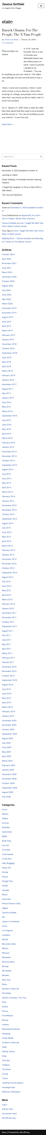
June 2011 (6, 640)
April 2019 (6, 326)
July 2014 (6, 474)
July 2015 (6, 420)
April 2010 (6, 702)
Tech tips (6, 1060)
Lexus (4, 926)
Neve (4, 1132)
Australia (6, 827)
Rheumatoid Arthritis (11, 1029)
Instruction (6, 899)
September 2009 (9, 734)
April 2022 (6, 259)
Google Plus (7, 881)
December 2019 (9, 308)
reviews (5, 1024)
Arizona (5, 823)
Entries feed (7, 1109)
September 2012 (9, 572)
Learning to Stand (9, 175)
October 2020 (8, 281)
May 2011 (6, 644)
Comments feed (9, 1113)
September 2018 (9, 353)
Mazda (5, 939)
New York (6, 979)
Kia (3, 917)
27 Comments (7, 43)
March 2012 (7, 599)
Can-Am (5, 845)
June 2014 (6, 478)
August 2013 (7, 523)
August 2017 (7, 389)
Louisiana (6, 935)
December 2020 (9, 277)
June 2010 (6, 693)
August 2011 (7, 631)
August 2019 (7, 317)
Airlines (5, 814)
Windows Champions (11, 1091)
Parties (5, 1006)
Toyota (5, 1074)
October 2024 (8, 254)
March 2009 (7, 761)
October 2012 (8, 568)
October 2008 (8, 783)
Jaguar (5, 908)
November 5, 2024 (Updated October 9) (19, 170)
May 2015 (6, 429)
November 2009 (9, 725)
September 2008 (9, 787)
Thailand (5, 1065)
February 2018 (8, 375)
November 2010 (9, 671)
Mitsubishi (6, 957)
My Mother (7, 970)
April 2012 (6, 595)
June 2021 (6, 268)
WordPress (25, 1132)
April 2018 (6, 366)
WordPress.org (8, 1118)
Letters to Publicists (11, 921)
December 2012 (9, 559)
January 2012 (8, 608)
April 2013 (6, 541)
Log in (4, 1104)
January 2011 (8, 662)
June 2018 (6, 357)
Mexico (5, 948)
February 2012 (8, 604)
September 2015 (9, 415)
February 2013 (8, 550)
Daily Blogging (8, 863)
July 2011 (6, 635)
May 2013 (6, 536)
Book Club (6, 840)
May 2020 (6, 299)
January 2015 (8, 447)
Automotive (7, 832)
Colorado (6, 849)
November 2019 (9, 312)
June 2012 (6, 586)
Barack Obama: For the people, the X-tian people (21, 32)
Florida (5, 872)
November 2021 (9, 263)
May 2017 (6, 393)
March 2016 (7, 411)
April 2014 (6, 487)
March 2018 (7, 371)
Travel (5, 1078)
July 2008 (6, 796)
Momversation (8, 961)
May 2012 (6, 590)
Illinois (4, 894)
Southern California (10, 1042)
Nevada (5, 975)
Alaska (5, 818)
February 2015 (8, 442)
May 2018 (6, 362)
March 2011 (7, 653)
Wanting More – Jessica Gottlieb (16, 238)
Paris (4, 1002)
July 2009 (6, 743)
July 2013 (6, 527)
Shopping (6, 1033)
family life (6, 867)
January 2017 (8, 398)
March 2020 (7, 303)
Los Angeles (7, 930)
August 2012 (7, 577)
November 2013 (9, 510)
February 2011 (8, 657)
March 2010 (7, 707)
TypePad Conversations (12, 1082)
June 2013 (6, 532)
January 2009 (8, 769)
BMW (4, 836)
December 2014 (9, 451)
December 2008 (9, 774)
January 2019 (8, 339)
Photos (5, 1011)
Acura (4, 809)
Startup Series (8, 1051)
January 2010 (8, 716)
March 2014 (7, 492)
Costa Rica (6, 858)
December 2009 (9, 720)
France (5, 876)
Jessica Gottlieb (11, 39)
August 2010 (7, 684)
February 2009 (8, 765)
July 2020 (6, 290)
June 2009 (6, 747)
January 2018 (8, 380)
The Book (6, 1069)
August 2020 (7, 285)
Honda (5, 885)
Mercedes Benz (9, 944)
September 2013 (9, 519)
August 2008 (7, 792)
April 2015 (6, 433)
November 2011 (9, 617)
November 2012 (9, 563)
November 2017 (9, 384)
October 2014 (8, 460)
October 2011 (8, 622)
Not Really (6, 993)
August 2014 (7, 469)
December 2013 (9, 505)
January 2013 (8, 554)
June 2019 (6, 321)
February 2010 (8, 711)
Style (4, 1056)
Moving (5, 966)
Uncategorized (8, 1087)
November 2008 (9, 778)
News (4, 984)
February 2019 (8, 335)
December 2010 (9, 666)
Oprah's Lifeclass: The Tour (14, 997)
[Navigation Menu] (41, 6)
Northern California (10, 988)
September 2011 (9, 626)
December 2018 (9, 344)
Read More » (7, 124)
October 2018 (8, 348)
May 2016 (6, 406)
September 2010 (9, 680)
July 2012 (6, 581)
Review (5, 1020)
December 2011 (9, 613)
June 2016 (6, 402)
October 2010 (8, 675)
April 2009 (6, 756)
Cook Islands (7, 854)
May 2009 (6, 752)
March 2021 (7, 272)
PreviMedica (7, 1015)
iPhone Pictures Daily (11, 903)
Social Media (7, 1038)
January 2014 (8, 501)
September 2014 (9, 465)
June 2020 (6, 294)
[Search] (41, 156)
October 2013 (8, 514)
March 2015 (7, 438)
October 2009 (8, 729)
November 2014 (9, 456)
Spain (4, 1047)
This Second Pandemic (12, 195)
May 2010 (6, 698)
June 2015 (6, 424)
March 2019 (7, 330)
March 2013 (7, 545)
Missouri (5, 953)
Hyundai (5, 890)
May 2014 (6, 483)
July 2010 (6, 689)
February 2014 (8, 496)
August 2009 (7, 738)
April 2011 (6, 648)
